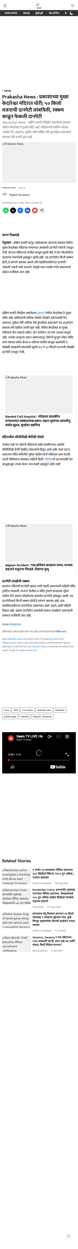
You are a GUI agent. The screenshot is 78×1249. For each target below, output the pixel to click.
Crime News (27, 710)
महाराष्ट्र (26, 13)
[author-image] (5, 195)
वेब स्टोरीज (54, 13)
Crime (6, 710)
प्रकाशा (41, 313)
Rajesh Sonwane (19, 195)
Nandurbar (60, 710)
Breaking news (50, 639)
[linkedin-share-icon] (27, 212)
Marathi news (15, 639)
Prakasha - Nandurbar (42, 716)
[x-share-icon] (13, 212)
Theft (15, 710)
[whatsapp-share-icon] (6, 212)
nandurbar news (44, 710)
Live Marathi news (37, 646)
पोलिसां (48, 459)
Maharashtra (9, 643)
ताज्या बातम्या (11, 13)
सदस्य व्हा (16, 624)
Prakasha (24, 716)
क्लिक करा (61, 632)
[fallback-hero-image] (16, 876)
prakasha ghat (10, 716)
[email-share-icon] (35, 212)
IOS (35, 650)
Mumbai (33, 643)
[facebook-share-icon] (20, 212)
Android (24, 650)
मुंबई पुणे (39, 13)
